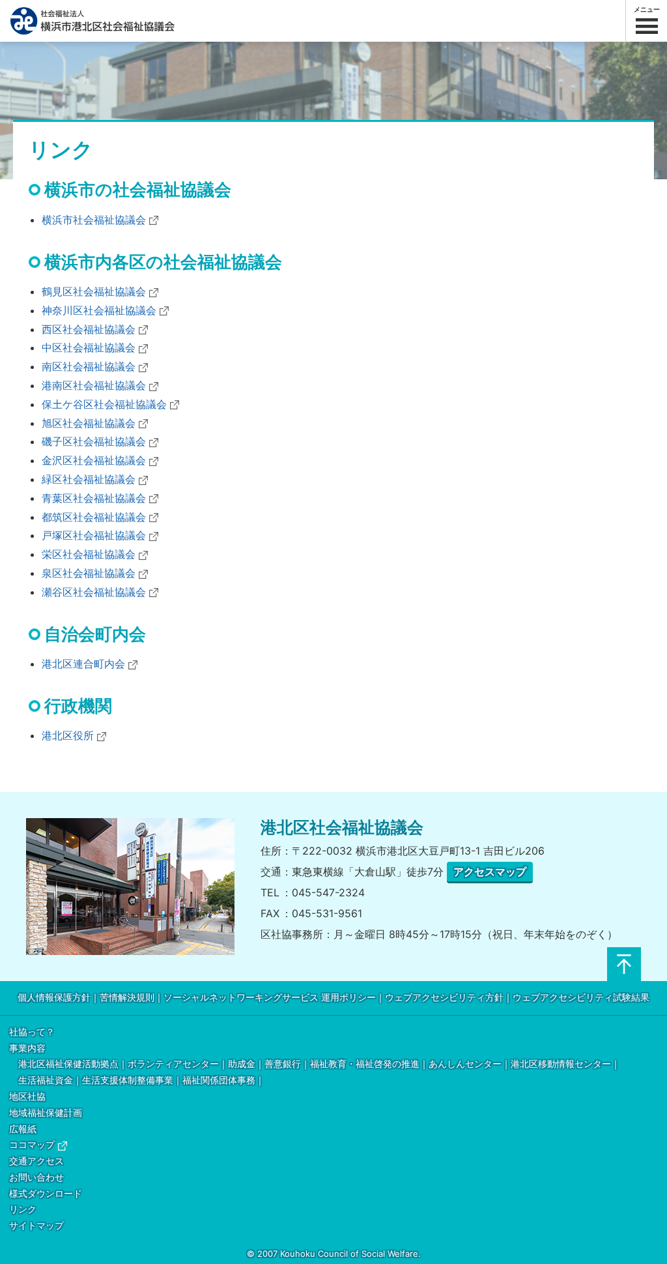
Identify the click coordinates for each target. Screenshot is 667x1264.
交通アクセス (36, 1161)
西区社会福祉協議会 (88, 329)
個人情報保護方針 (54, 998)
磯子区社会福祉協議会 (94, 441)
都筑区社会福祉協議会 (94, 516)
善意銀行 (282, 1064)
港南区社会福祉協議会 (94, 385)
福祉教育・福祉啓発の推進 (364, 1064)
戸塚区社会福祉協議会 (94, 535)
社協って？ (32, 1032)
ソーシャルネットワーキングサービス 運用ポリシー (269, 998)
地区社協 (27, 1097)
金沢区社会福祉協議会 (94, 460)
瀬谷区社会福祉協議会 (94, 591)
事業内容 (27, 1048)
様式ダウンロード (45, 1194)
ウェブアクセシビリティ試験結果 (581, 998)
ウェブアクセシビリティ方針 (444, 998)
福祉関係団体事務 (218, 1080)
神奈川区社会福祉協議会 (99, 310)
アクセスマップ (489, 871)
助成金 (241, 1064)
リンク (22, 1209)
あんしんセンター (465, 1064)
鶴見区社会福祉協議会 (94, 291)
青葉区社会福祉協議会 (94, 498)
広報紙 (22, 1129)
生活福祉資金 (45, 1080)
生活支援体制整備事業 (127, 1080)
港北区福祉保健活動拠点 (68, 1064)
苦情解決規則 (127, 998)
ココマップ (32, 1145)
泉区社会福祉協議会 (88, 573)
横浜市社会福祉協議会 (94, 219)
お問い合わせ (36, 1178)
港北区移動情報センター (561, 1064)
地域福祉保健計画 (45, 1113)
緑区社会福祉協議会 (88, 479)
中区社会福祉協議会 (88, 347)
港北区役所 (68, 735)
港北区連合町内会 (83, 663)
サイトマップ (36, 1226)
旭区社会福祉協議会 (88, 423)
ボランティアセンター (173, 1064)
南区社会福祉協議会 (88, 366)
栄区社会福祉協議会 (88, 554)
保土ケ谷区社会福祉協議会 (104, 404)
